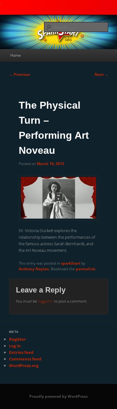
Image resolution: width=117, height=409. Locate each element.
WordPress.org (23, 365)
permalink (85, 269)
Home (15, 55)
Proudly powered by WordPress (58, 396)
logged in (45, 301)
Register (17, 339)
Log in (15, 346)
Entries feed (21, 352)
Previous (19, 74)
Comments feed (25, 359)
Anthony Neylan (34, 269)
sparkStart (70, 263)
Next (101, 74)
